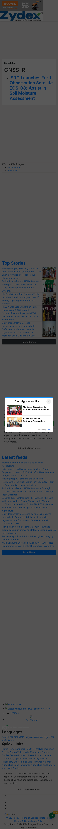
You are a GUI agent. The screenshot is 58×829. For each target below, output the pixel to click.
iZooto (49, 429)
